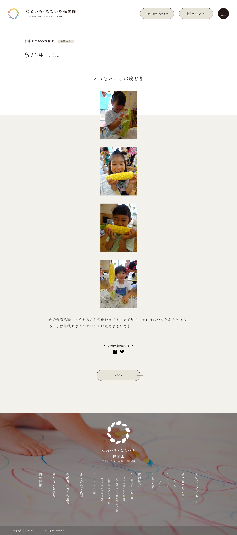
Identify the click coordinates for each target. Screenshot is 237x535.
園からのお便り (54, 485)
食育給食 (152, 483)
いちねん (160, 482)
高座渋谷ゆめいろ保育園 (109, 491)
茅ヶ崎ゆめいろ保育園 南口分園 (116, 495)
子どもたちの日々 (183, 487)
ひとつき (167, 482)
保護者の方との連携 (67, 489)
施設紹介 (139, 480)
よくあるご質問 (81, 485)
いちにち (175, 482)
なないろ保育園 (94, 486)
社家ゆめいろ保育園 (131, 488)
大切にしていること (196, 489)
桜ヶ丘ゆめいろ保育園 (102, 489)
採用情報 (40, 480)
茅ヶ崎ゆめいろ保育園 (124, 489)
